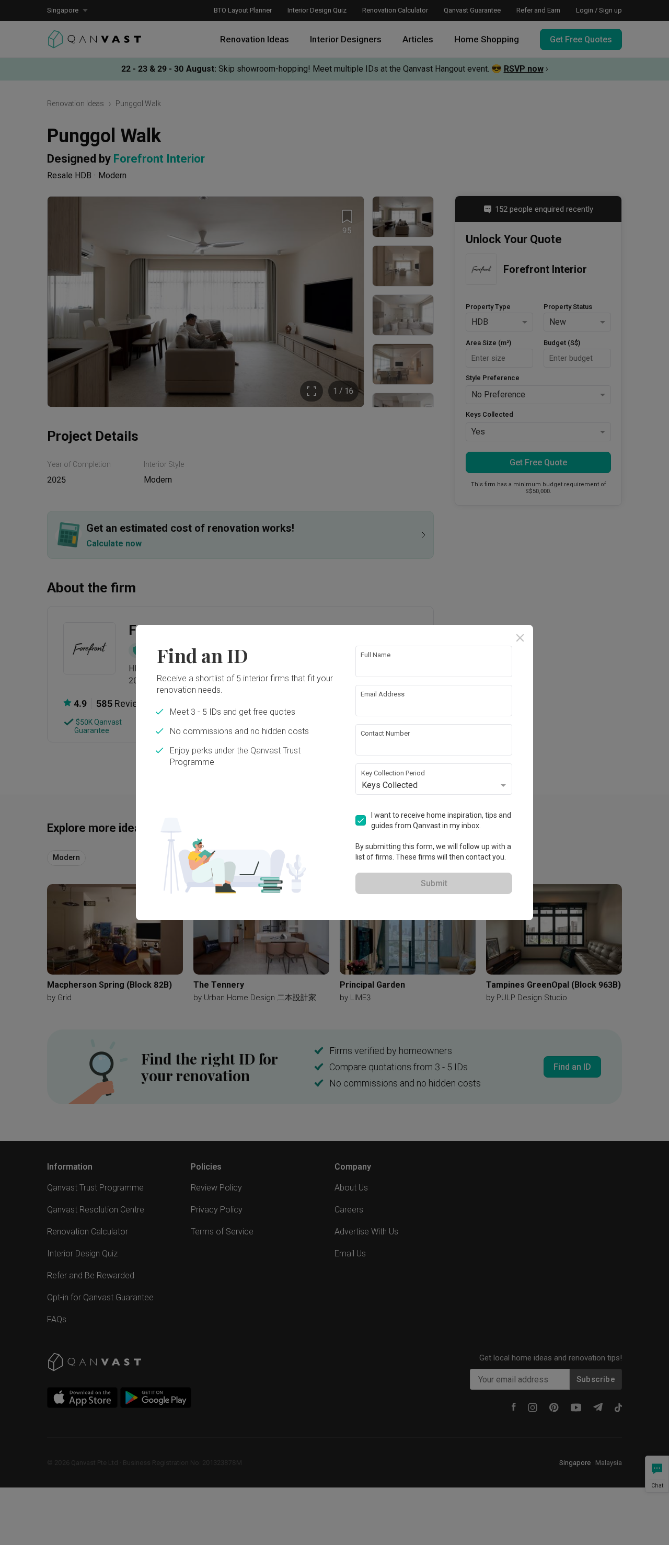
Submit (434, 883)
